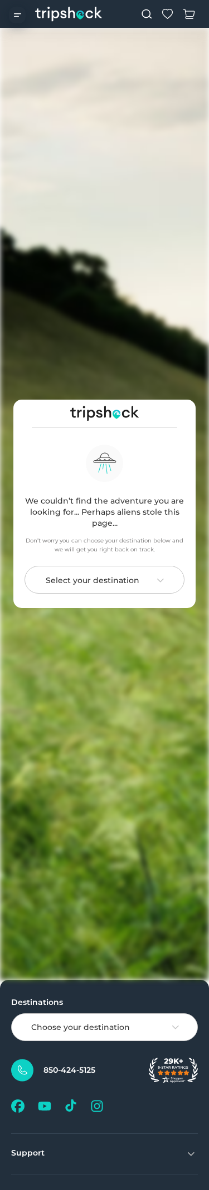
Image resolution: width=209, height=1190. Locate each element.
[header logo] (69, 14)
